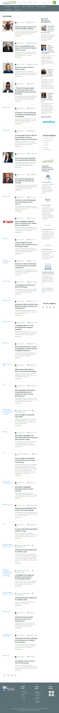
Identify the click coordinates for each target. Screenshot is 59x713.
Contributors (25, 693)
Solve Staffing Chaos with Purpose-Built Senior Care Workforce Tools (47, 29)
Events (35, 2)
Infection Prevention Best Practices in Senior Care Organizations (24, 619)
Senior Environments (40, 6)
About (23, 696)
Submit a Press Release (38, 701)
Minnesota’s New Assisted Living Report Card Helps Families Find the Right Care (26, 306)
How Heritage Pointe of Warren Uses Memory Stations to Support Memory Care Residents (26, 137)
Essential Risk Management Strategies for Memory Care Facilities (24, 181)
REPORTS (46, 142)
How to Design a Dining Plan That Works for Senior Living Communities (25, 460)
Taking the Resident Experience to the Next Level (26, 551)
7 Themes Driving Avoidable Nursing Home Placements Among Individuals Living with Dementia (25, 91)
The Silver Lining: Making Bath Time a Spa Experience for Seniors (25, 202)
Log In (44, 2)
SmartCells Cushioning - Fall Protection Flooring (48, 272)
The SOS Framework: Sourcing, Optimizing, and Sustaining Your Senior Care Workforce (48, 49)
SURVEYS (46, 147)
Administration (7, 6)
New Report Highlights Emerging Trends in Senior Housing (24, 489)
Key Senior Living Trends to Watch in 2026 (24, 68)
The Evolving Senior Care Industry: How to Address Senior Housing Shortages (26, 244)
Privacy (23, 698)
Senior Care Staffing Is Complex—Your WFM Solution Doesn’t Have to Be (47, 73)
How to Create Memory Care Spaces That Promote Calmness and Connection (25, 48)
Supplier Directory (37, 698)
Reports (30, 2)
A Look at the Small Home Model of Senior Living (26, 530)
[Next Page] (15, 675)
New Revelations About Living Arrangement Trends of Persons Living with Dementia (26, 348)
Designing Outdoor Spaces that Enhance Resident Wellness (25, 28)
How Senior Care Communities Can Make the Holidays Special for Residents (25, 114)
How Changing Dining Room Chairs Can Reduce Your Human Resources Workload (26, 223)
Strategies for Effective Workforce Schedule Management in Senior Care (47, 97)
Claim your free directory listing (47, 291)
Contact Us (24, 691)
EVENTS (46, 145)
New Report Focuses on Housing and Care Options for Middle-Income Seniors (26, 640)
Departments (16, 6)
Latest (19, 2)
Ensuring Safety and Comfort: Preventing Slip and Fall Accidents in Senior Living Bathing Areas (25, 393)
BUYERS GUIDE (47, 149)
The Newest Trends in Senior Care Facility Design (25, 662)
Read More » (18, 36)
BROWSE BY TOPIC (48, 140)
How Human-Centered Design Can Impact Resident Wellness (25, 159)
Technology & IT (7, 9)
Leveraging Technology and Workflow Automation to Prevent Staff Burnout (24, 577)
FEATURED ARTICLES (48, 138)
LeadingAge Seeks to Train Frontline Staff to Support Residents (24, 327)
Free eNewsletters (38, 692)
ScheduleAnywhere (47, 249)
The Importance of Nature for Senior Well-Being (25, 286)
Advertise (38, 695)
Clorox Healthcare (46, 182)
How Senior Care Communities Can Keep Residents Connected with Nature (25, 266)
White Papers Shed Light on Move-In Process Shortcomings (25, 370)
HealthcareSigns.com (47, 229)
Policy (23, 6)
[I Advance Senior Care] (9, 2)
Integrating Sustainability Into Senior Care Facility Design (25, 509)
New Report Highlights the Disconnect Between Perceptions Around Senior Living (26, 437)
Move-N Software (46, 205)
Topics (24, 2)
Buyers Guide (17, 9)
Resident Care (30, 6)
